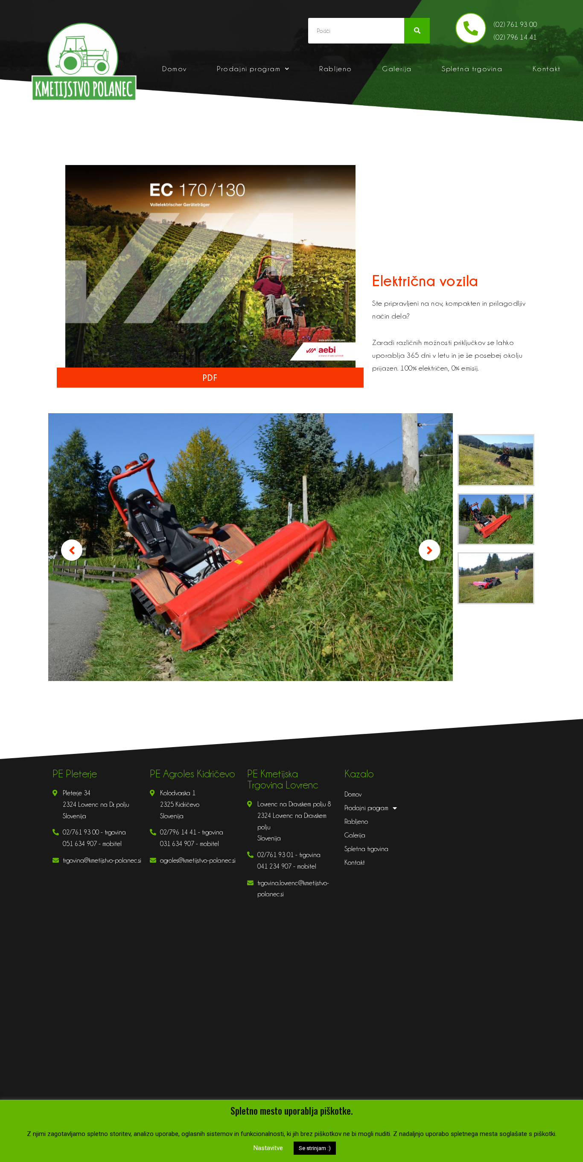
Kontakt (547, 68)
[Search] (417, 30)
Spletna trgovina (472, 68)
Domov (174, 68)
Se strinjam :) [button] (315, 1148)
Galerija (397, 68)
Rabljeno (335, 68)
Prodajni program (249, 68)
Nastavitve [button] (268, 1148)
